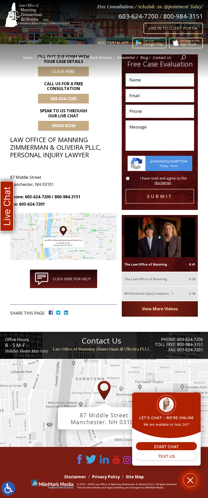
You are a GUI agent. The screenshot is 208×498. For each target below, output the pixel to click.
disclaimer (163, 182)
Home (28, 57)
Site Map (135, 477)
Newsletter (126, 57)
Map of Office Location (104, 403)
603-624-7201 (190, 350)
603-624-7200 (138, 16)
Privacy (164, 166)
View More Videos (160, 309)
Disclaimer (75, 477)
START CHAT (166, 446)
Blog (144, 57)
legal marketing (116, 487)
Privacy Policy (106, 477)
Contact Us (162, 57)
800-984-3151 (183, 16)
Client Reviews (100, 57)
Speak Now (63, 125)
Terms (174, 166)
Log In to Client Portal (173, 28)
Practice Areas (71, 57)
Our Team (46, 57)
